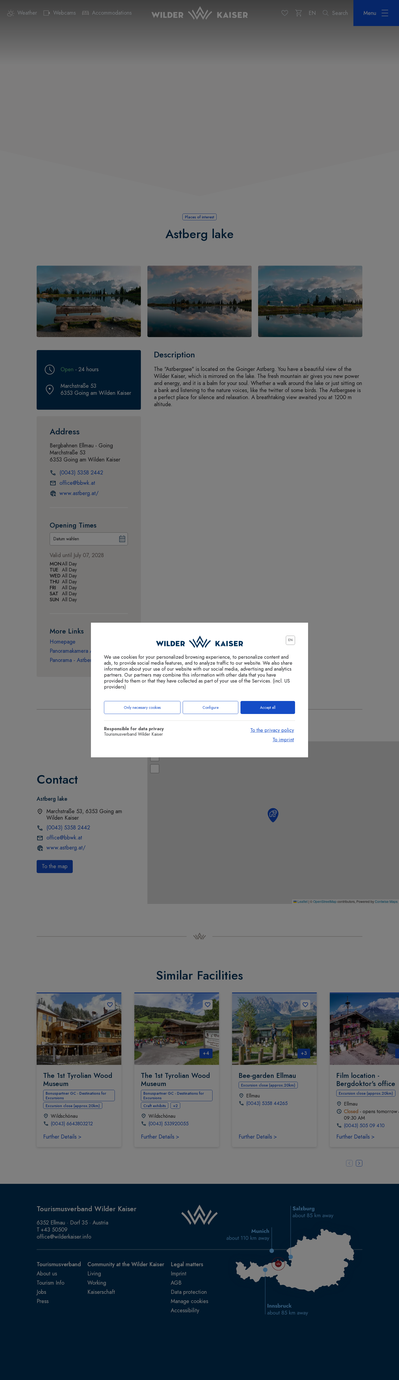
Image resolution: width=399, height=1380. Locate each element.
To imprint (283, 739)
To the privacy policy (272, 730)
